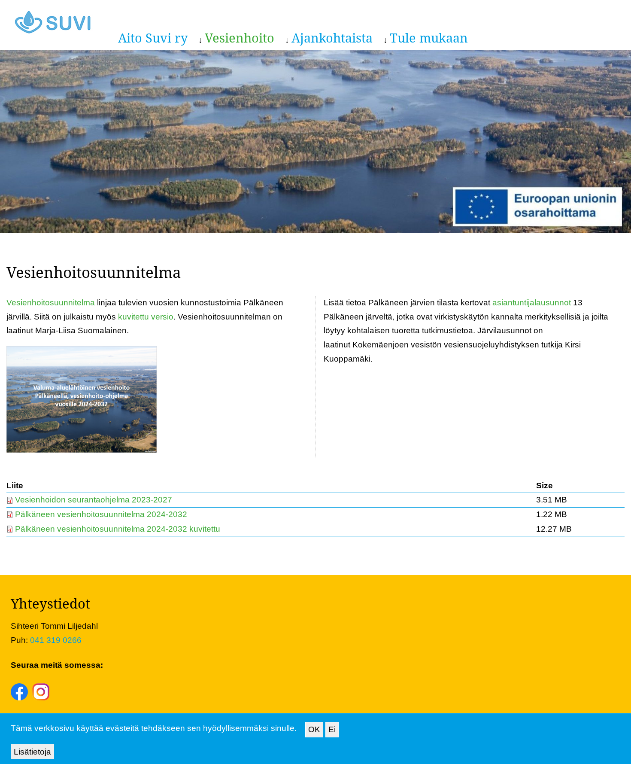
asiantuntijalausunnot (532, 302)
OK (314, 729)
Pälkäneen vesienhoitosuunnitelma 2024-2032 (101, 514)
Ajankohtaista (332, 37)
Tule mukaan (429, 37)
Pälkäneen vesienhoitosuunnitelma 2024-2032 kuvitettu (117, 528)
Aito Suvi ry (153, 37)
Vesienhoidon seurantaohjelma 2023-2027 (93, 499)
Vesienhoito (239, 37)
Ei (332, 729)
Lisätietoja (32, 751)
